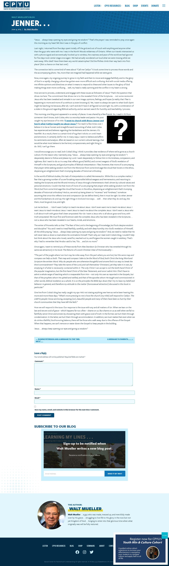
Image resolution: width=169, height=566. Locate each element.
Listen (97, 6)
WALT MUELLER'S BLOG (23, 17)
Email (37, 398)
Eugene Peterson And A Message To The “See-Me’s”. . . (58, 340)
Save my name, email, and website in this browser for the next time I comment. (67, 409)
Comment (39, 361)
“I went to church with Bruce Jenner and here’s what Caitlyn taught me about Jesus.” (69, 122)
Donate (155, 6)
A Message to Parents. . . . (119, 339)
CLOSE (165, 535)
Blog (127, 6)
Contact (112, 545)
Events (144, 6)
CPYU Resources (113, 6)
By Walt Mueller (31, 29)
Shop (135, 6)
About (102, 545)
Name (38, 389)
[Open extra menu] (163, 5)
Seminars (91, 545)
